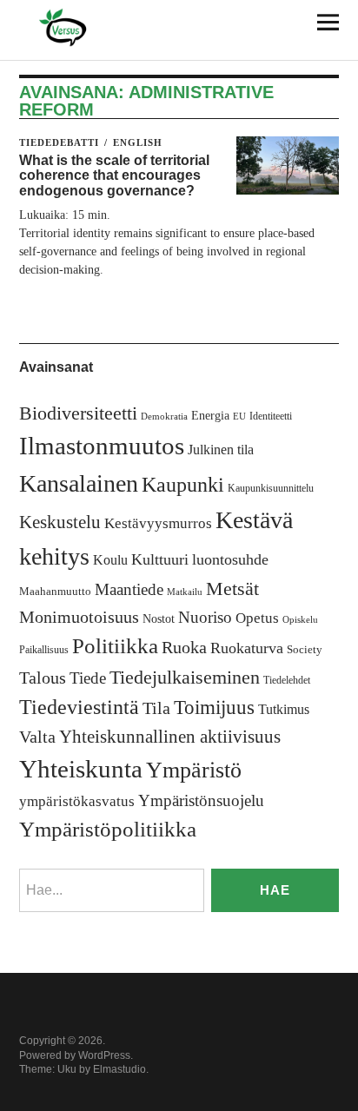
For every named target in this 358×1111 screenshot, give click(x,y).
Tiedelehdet (286, 680)
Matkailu (184, 592)
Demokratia (164, 416)
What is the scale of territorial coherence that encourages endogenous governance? (114, 175)
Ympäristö (194, 770)
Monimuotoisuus (79, 616)
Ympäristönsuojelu (201, 800)
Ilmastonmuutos (101, 446)
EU (239, 416)
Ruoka (184, 647)
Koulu (110, 559)
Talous (42, 678)
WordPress (104, 1055)
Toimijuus (214, 707)
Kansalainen (78, 483)
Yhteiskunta (81, 769)
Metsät (232, 589)
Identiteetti (270, 416)
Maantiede (129, 589)
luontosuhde (230, 559)
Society (304, 649)
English (137, 142)
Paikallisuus (44, 650)
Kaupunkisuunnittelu (271, 488)
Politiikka (115, 645)
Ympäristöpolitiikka (107, 829)
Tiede (88, 678)
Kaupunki (183, 484)
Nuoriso (205, 617)
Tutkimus (283, 709)
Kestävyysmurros (158, 523)
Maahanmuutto (55, 591)
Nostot (159, 618)
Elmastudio (119, 1069)
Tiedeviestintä (79, 706)
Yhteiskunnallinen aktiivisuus (170, 736)
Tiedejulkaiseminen (184, 677)
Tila (156, 708)
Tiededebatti (59, 142)
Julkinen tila (221, 449)
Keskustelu (60, 522)
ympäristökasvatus (77, 801)
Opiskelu (300, 620)
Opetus (257, 618)
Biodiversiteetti (78, 413)
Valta (37, 737)
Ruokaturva (246, 648)
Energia (210, 415)
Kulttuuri (160, 559)
